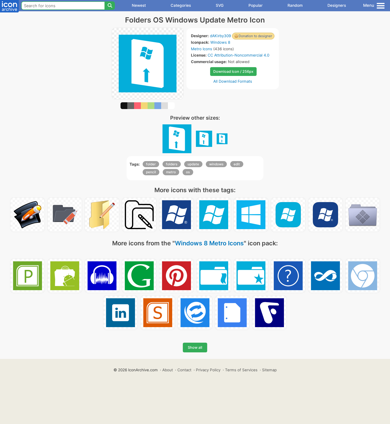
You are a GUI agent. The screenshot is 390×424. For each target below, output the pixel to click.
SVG (220, 5)
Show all (195, 347)
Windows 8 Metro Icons (209, 243)
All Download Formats (232, 81)
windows (216, 164)
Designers (336, 5)
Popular (255, 5)
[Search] (109, 5)
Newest (139, 5)
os (188, 172)
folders (171, 164)
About (167, 370)
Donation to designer (255, 36)
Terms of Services (241, 370)
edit (237, 164)
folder (151, 164)
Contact (184, 370)
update (193, 164)
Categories (181, 5)
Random (295, 5)
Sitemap (269, 370)
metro (171, 172)
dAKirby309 (220, 36)
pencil (151, 172)
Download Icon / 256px (233, 71)
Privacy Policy (208, 370)
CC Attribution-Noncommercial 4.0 (238, 55)
